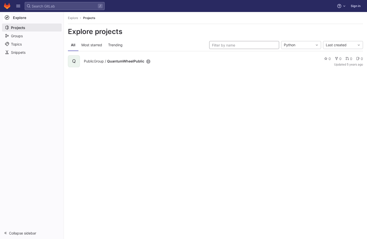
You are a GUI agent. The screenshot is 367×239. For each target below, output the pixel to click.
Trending (115, 45)
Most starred (91, 45)
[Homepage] (7, 6)
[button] (18, 6)
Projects (89, 18)
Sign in (356, 6)
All (73, 45)
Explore (73, 18)
